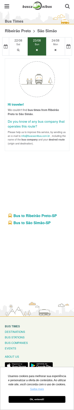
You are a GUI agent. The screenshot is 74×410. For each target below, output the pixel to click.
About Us (12, 357)
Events (10, 348)
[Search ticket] (67, 6)
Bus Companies (16, 343)
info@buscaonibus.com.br (35, 136)
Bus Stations (15, 337)
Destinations (15, 332)
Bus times (12, 326)
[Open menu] (6, 6)
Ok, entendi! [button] (37, 399)
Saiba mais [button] (37, 389)
